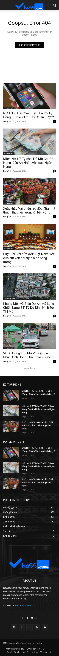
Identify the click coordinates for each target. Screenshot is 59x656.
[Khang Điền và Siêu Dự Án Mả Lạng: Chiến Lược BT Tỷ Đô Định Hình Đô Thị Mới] (29, 286)
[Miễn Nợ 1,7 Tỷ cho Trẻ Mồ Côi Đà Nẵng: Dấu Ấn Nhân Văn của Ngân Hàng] (29, 142)
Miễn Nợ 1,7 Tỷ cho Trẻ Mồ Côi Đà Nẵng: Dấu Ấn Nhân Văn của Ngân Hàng (28, 163)
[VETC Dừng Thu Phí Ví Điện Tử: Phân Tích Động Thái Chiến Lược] (29, 336)
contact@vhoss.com (25, 605)
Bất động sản (9, 298)
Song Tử (7, 121)
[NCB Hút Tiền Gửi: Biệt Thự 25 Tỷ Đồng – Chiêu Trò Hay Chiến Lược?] (29, 96)
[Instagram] (37, 627)
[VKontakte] (45, 627)
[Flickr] (29, 627)
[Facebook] (22, 627)
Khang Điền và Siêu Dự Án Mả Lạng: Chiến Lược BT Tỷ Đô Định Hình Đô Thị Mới (29, 307)
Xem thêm (28, 368)
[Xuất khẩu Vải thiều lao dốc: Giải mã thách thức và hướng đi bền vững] (29, 191)
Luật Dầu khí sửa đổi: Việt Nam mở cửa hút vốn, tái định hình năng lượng (28, 258)
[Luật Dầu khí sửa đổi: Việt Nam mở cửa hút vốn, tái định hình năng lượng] (29, 237)
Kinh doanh (9, 108)
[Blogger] (14, 627)
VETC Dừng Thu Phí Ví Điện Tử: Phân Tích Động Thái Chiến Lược (27, 355)
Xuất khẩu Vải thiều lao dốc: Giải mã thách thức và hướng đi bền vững (37, 425)
